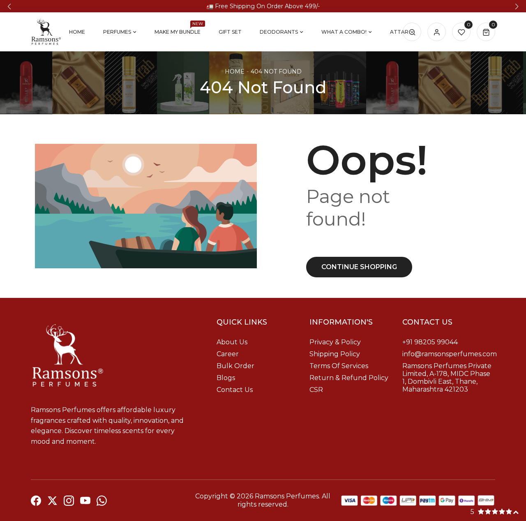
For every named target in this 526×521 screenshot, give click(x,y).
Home (235, 71)
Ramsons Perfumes (287, 496)
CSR (316, 390)
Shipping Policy (334, 354)
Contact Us (235, 390)
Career (228, 354)
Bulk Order (235, 366)
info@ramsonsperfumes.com (449, 354)
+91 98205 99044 (430, 342)
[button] (9, 6)
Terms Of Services (338, 366)
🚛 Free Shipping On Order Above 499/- (263, 6)
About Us (232, 342)
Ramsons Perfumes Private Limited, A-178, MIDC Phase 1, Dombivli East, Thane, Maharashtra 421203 (446, 377)
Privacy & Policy (335, 342)
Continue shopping (359, 267)
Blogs (226, 378)
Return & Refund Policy (348, 378)
